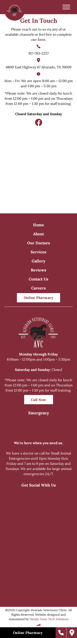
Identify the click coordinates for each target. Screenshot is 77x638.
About (38, 233)
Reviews (38, 270)
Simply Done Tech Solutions (49, 619)
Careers (38, 288)
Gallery (38, 261)
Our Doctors (38, 242)
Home (38, 224)
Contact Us (38, 279)
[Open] (66, 7)
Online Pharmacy (38, 297)
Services (38, 251)
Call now (38, 400)
